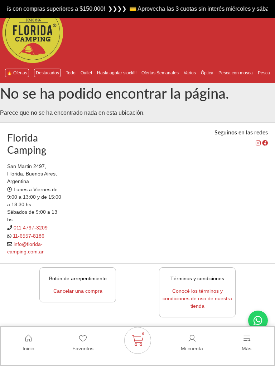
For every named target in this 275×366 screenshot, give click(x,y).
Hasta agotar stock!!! (116, 72)
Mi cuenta (192, 348)
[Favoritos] (83, 338)
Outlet (86, 72)
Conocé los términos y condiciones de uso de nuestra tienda (197, 298)
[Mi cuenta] (192, 338)
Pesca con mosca (235, 72)
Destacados (47, 72)
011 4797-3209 (31, 228)
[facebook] (265, 143)
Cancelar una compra (77, 291)
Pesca (264, 72)
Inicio (28, 348)
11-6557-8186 (28, 236)
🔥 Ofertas (17, 72)
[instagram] (259, 143)
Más (246, 348)
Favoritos (82, 348)
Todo (71, 72)
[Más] (246, 338)
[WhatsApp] (258, 320)
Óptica (207, 72)
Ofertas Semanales (160, 72)
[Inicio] (28, 338)
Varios (190, 72)
